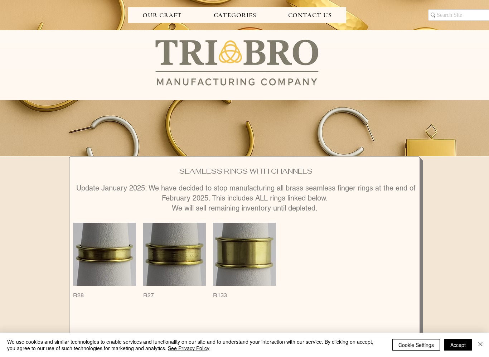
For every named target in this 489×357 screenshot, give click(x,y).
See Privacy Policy (188, 348)
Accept (458, 344)
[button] (162, 15)
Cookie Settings (416, 344)
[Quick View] (104, 254)
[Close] (480, 344)
